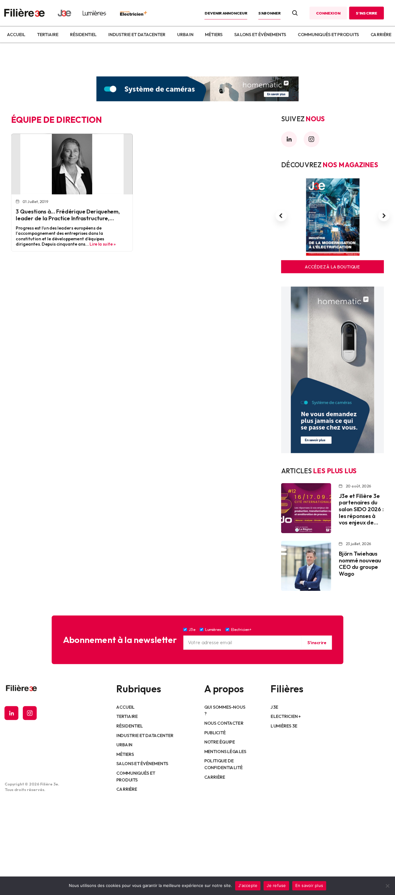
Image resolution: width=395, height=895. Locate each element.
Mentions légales (225, 751)
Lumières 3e (284, 725)
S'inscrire (316, 642)
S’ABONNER (269, 12)
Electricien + (286, 716)
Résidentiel (83, 34)
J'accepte (247, 885)
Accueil (16, 34)
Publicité (215, 732)
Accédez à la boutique (332, 267)
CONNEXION (328, 12)
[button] (281, 216)
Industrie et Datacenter (136, 34)
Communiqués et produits (328, 34)
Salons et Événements (260, 34)
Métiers (213, 34)
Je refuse (276, 885)
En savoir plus (309, 885)
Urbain (185, 34)
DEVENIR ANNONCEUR (226, 12)
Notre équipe (219, 741)
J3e (274, 707)
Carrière (381, 34)
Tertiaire (47, 34)
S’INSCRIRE (366, 12)
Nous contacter (223, 723)
